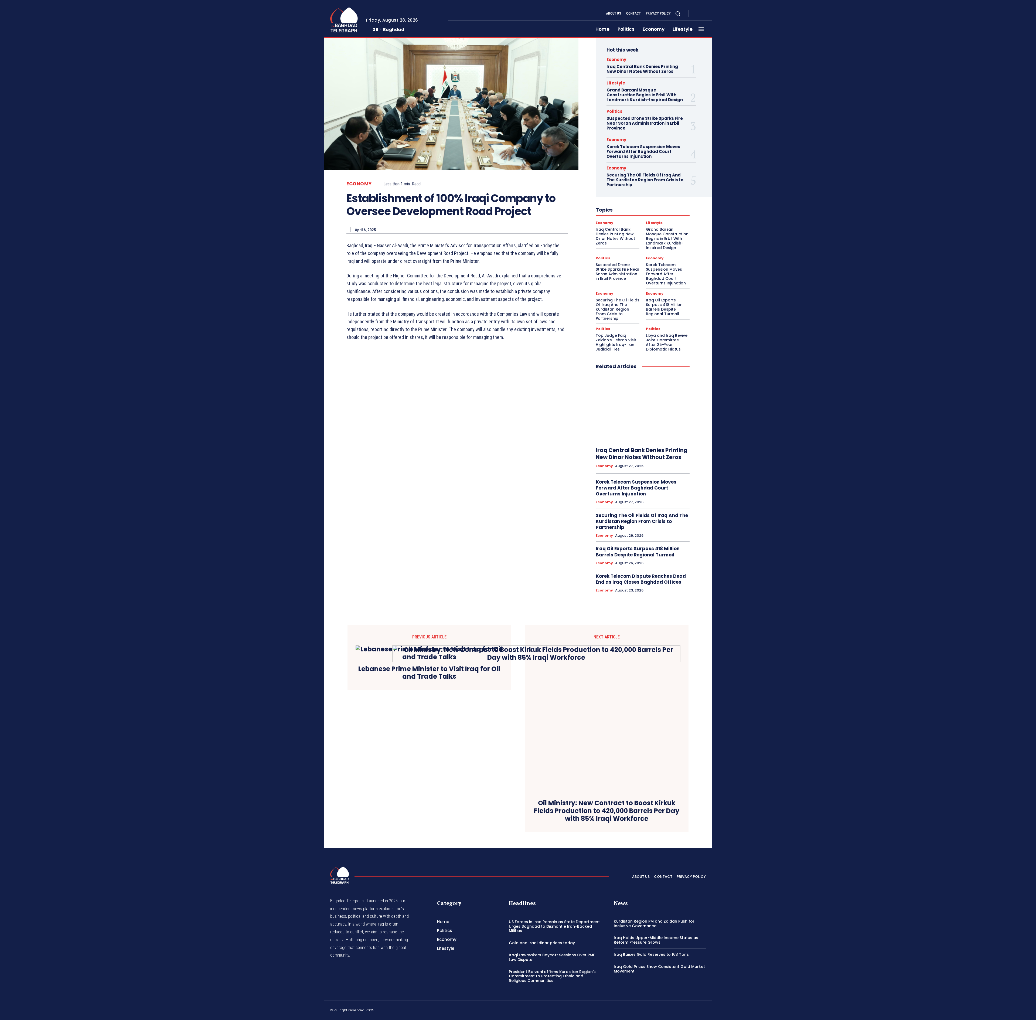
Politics (614, 111)
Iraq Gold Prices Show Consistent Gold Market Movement (659, 969)
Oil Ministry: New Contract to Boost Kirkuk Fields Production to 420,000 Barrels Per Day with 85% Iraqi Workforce (606, 810)
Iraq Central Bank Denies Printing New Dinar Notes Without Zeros (642, 69)
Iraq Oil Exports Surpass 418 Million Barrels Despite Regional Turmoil (664, 306)
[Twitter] (710, 14)
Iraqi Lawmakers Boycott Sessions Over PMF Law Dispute (552, 957)
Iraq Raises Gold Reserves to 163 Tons (651, 954)
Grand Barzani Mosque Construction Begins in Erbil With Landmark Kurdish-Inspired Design (644, 95)
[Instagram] (703, 14)
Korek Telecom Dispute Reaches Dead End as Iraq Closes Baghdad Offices (641, 579)
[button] (677, 13)
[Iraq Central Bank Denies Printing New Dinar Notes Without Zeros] (643, 408)
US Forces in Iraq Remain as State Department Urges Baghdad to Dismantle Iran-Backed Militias (554, 926)
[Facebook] (697, 14)
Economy (359, 184)
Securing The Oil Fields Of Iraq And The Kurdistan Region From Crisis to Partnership (644, 180)
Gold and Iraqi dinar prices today (542, 943)
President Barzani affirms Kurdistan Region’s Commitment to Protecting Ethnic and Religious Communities (552, 976)
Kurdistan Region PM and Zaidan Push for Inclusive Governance (654, 924)
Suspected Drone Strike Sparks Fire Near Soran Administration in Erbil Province (644, 123)
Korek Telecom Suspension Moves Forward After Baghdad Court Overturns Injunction (643, 151)
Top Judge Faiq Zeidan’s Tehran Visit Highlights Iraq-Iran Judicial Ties (616, 342)
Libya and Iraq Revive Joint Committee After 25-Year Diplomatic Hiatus (666, 342)
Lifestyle (615, 83)
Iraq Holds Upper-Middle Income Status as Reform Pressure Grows (656, 940)
